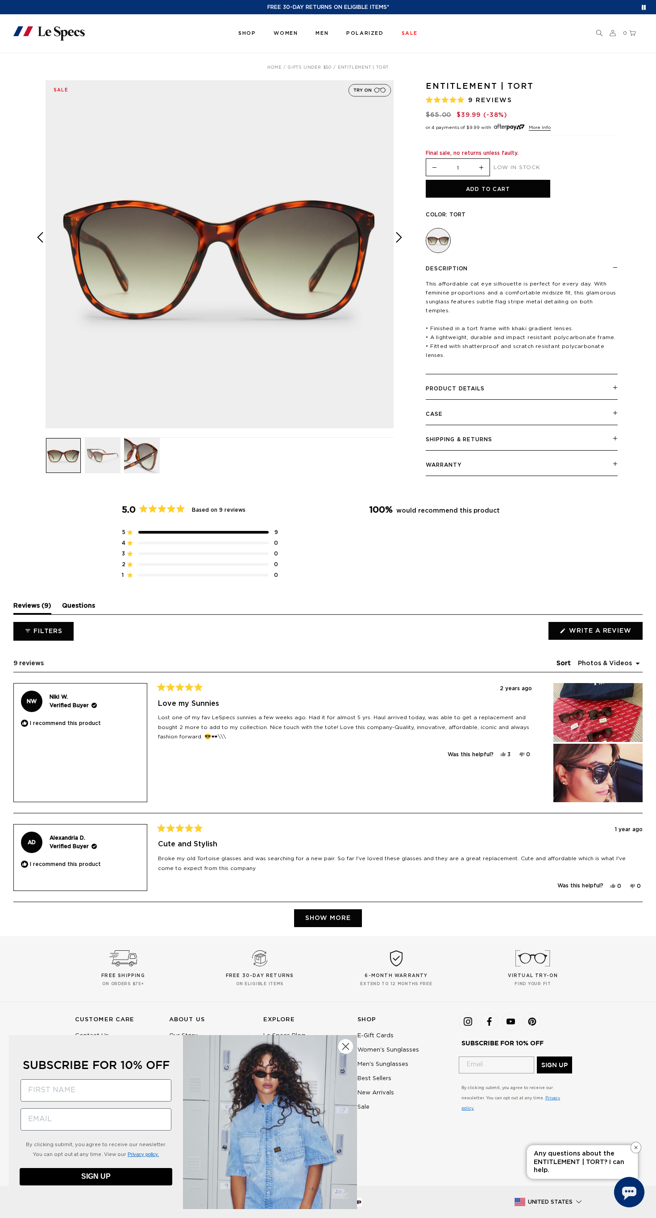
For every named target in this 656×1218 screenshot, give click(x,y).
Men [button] (322, 33)
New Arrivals (375, 1093)
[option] (220, 254)
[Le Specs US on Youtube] (510, 1022)
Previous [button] (40, 261)
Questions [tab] (78, 608)
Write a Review (605, 633)
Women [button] (286, 33)
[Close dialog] (345, 1046)
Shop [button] (247, 33)
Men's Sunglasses (382, 1064)
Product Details (455, 388)
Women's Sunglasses (388, 1050)
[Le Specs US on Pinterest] (532, 1022)
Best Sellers (374, 1078)
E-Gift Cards (375, 1036)
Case (434, 414)
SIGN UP (554, 1065)
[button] (599, 33)
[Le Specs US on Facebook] (489, 1022)
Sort (564, 663)
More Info (540, 127)
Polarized (364, 33)
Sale (363, 1107)
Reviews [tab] (32, 608)
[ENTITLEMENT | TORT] (438, 240)
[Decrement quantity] (434, 168)
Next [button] (399, 261)
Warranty (443, 465)
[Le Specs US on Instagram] (468, 1022)
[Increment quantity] (481, 168)
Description (447, 268)
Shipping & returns (459, 439)
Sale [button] (410, 33)
